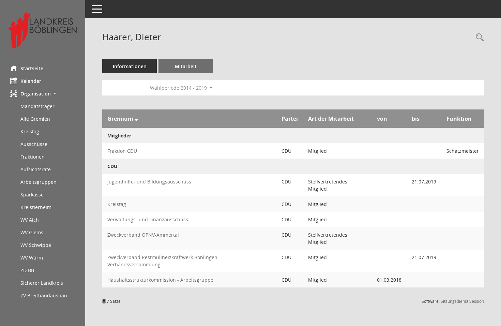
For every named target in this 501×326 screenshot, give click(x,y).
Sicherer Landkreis (41, 283)
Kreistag (29, 131)
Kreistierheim (35, 207)
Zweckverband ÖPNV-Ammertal (143, 235)
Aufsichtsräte (35, 169)
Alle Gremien (35, 119)
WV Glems (31, 232)
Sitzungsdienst (462, 301)
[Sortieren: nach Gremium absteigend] (136, 118)
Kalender (30, 81)
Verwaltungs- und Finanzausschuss (147, 219)
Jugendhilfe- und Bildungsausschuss (149, 181)
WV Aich (29, 220)
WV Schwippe (35, 245)
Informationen (130, 66)
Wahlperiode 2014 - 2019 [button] (179, 88)
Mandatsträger (37, 106)
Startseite (31, 68)
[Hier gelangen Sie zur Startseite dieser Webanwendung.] (42, 30)
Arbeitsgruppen (38, 182)
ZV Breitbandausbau (43, 295)
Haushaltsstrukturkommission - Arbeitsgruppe (160, 280)
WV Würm (31, 257)
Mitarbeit (186, 66)
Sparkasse (32, 194)
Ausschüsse (33, 144)
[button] (42, 93)
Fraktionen (32, 156)
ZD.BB (27, 270)
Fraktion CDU (122, 151)
